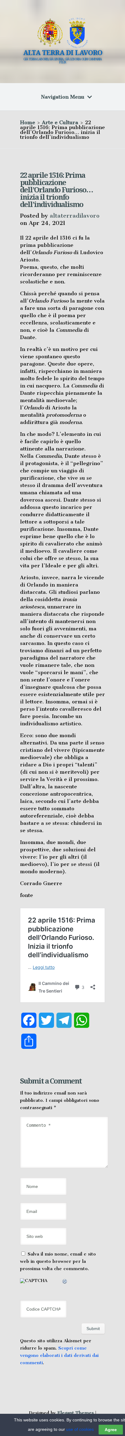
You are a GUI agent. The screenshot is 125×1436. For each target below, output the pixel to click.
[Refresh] (65, 1282)
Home (27, 122)
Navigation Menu (62, 97)
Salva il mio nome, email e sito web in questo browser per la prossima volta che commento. (58, 1261)
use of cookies (80, 1429)
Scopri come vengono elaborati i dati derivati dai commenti (59, 1355)
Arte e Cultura (60, 122)
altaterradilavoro (75, 215)
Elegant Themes (75, 1413)
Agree (111, 1429)
